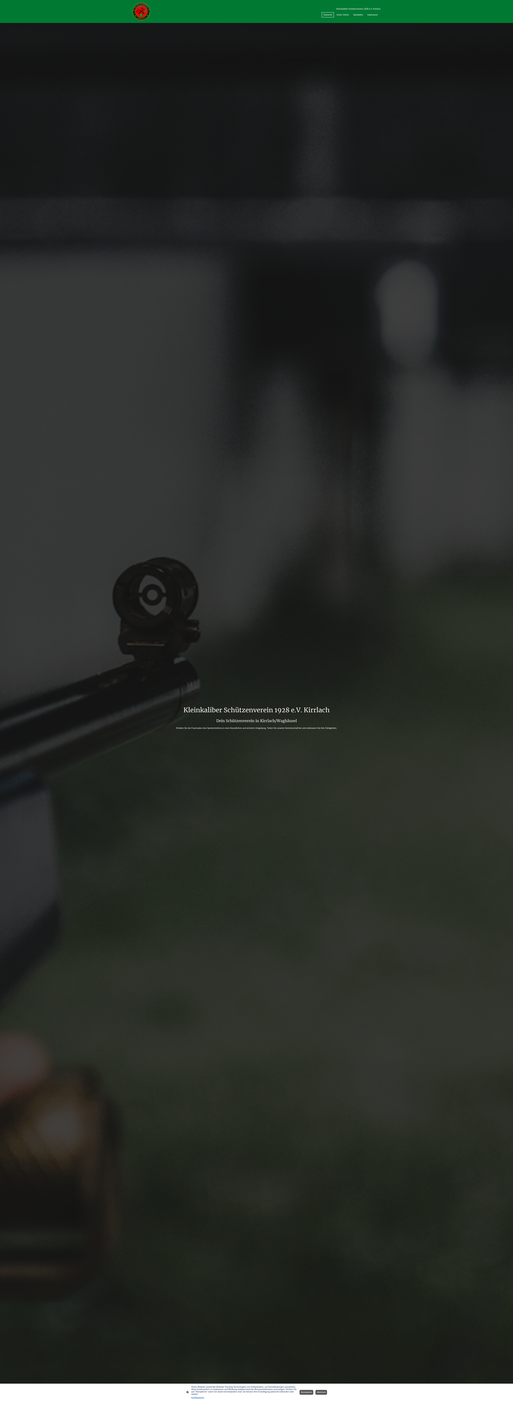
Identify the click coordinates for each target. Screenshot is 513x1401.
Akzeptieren (306, 1392)
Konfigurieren (197, 1397)
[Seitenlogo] (141, 11)
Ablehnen (321, 1392)
